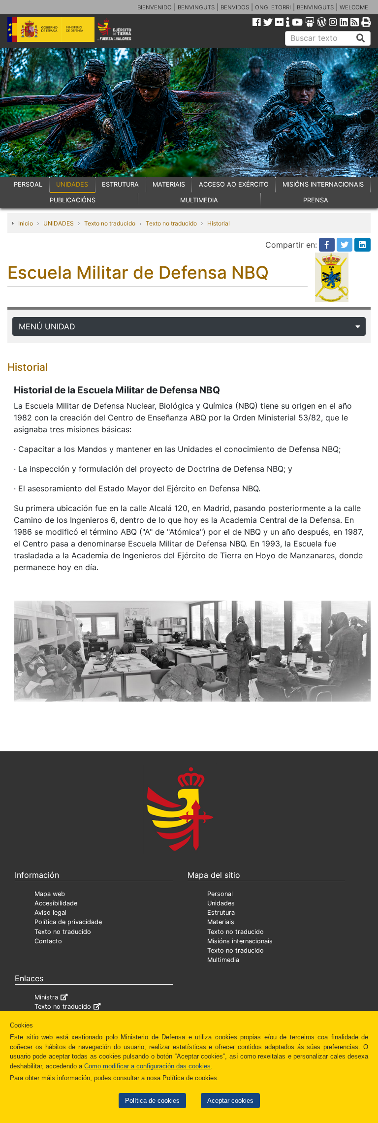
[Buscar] (360, 38)
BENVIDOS (234, 7)
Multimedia (223, 959)
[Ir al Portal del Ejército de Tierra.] (121, 28)
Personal (220, 894)
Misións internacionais (240, 941)
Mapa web (49, 894)
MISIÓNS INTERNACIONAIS (323, 184)
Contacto (48, 941)
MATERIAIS (169, 184)
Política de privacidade (68, 922)
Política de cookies (152, 1100)
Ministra (46, 997)
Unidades (221, 903)
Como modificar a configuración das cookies (147, 1066)
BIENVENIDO (154, 7)
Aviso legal (50, 912)
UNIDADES (72, 184)
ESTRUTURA (120, 184)
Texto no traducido (109, 223)
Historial (218, 223)
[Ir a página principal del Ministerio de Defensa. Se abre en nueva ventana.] (50, 28)
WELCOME (354, 7)
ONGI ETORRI (273, 7)
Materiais (220, 922)
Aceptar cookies (230, 1100)
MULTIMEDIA (199, 200)
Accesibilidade (55, 903)
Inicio (25, 223)
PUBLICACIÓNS (72, 200)
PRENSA (315, 200)
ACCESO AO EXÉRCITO (234, 184)
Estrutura (221, 912)
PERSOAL (28, 184)
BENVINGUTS (196, 7)
